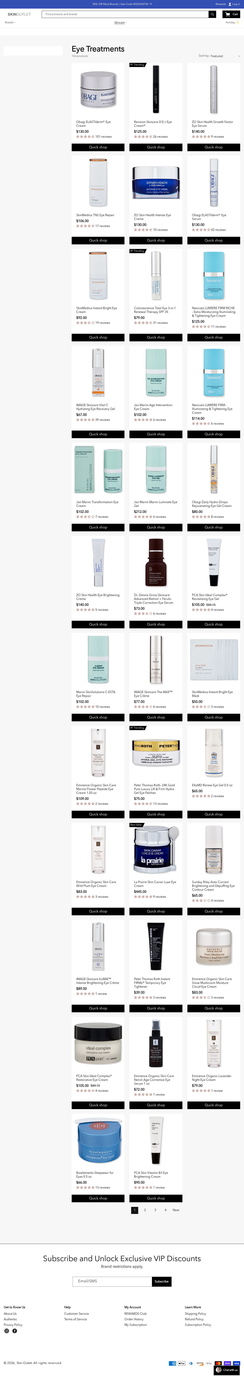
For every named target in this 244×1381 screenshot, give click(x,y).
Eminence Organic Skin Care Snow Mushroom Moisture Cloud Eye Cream (212, 983)
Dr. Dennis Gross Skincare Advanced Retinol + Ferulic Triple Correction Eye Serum (153, 599)
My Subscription (135, 1325)
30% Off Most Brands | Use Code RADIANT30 (120, 4)
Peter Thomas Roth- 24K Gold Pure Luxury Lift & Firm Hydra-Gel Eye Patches (154, 789)
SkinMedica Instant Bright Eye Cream (96, 310)
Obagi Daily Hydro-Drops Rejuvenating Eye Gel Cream (212, 504)
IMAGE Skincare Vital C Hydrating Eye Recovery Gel (95, 407)
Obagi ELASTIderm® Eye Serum (209, 217)
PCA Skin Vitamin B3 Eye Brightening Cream (151, 1175)
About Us (10, 1314)
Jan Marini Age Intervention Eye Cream (153, 407)
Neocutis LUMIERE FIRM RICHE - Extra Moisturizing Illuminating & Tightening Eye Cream (213, 312)
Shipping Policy (195, 1314)
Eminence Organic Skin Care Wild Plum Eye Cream (96, 884)
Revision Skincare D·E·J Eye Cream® (153, 124)
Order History (134, 1319)
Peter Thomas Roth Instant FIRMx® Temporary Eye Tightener (152, 983)
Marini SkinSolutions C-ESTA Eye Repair (95, 694)
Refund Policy (194, 1319)
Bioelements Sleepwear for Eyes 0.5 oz (95, 1175)
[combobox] (129, 14)
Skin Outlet (24, 1363)
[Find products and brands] (212, 14)
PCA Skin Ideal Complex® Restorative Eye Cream (94, 1078)
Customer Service (76, 1314)
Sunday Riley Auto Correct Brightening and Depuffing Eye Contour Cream (213, 886)
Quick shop (156, 337)
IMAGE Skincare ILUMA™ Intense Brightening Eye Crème (97, 981)
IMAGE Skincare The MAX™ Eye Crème (153, 694)
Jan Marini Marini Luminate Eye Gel (155, 504)
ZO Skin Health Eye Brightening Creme (98, 597)
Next (176, 1210)
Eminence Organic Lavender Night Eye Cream (211, 1078)
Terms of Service (75, 1319)
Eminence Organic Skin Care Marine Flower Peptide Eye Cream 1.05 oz (96, 789)
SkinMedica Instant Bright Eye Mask (212, 694)
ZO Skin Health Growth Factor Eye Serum (212, 124)
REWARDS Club (135, 1314)
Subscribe (162, 1281)
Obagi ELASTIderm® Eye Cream (93, 124)
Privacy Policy (13, 1325)
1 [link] (135, 1210)
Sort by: (204, 55)
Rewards (221, 4)
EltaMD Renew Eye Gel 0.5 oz (212, 785)
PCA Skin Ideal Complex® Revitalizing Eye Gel (210, 597)
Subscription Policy (198, 1325)
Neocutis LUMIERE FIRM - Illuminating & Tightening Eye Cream (212, 409)
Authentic (10, 1319)
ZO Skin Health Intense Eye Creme (152, 217)
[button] (10, 22)
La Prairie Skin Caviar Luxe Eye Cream (155, 884)
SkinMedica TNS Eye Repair (95, 215)
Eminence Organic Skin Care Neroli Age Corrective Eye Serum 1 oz (154, 1080)
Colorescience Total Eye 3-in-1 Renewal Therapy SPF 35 (155, 310)
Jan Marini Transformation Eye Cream (97, 504)
